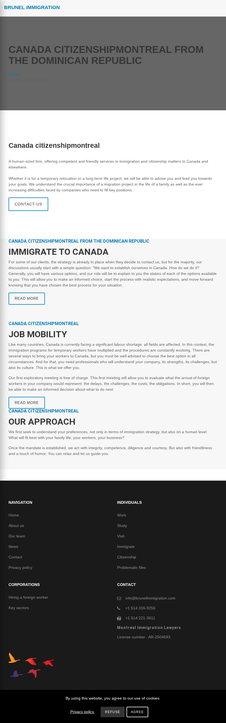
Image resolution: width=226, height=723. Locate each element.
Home (14, 74)
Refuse (112, 712)
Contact (15, 557)
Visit (120, 536)
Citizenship (126, 557)
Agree (137, 712)
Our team (17, 536)
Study (122, 525)
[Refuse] (213, 713)
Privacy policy (20, 567)
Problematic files (131, 567)
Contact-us (28, 204)
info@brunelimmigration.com (150, 598)
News (13, 546)
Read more (27, 298)
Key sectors (19, 608)
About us (16, 525)
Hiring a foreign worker (28, 597)
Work (121, 515)
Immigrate (126, 546)
